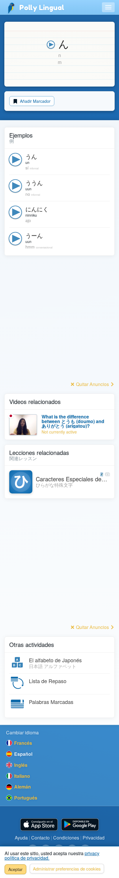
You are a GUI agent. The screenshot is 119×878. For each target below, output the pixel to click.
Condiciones (66, 837)
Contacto (40, 837)
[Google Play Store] (80, 824)
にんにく (37, 209)
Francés (22, 743)
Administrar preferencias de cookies (67, 869)
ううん (34, 182)
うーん (34, 235)
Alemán (22, 786)
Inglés (20, 765)
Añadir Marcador (35, 101)
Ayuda (21, 837)
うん (31, 156)
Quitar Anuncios (92, 384)
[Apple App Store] (39, 824)
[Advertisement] (59, 320)
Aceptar (15, 869)
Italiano (21, 776)
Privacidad (94, 837)
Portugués (25, 797)
